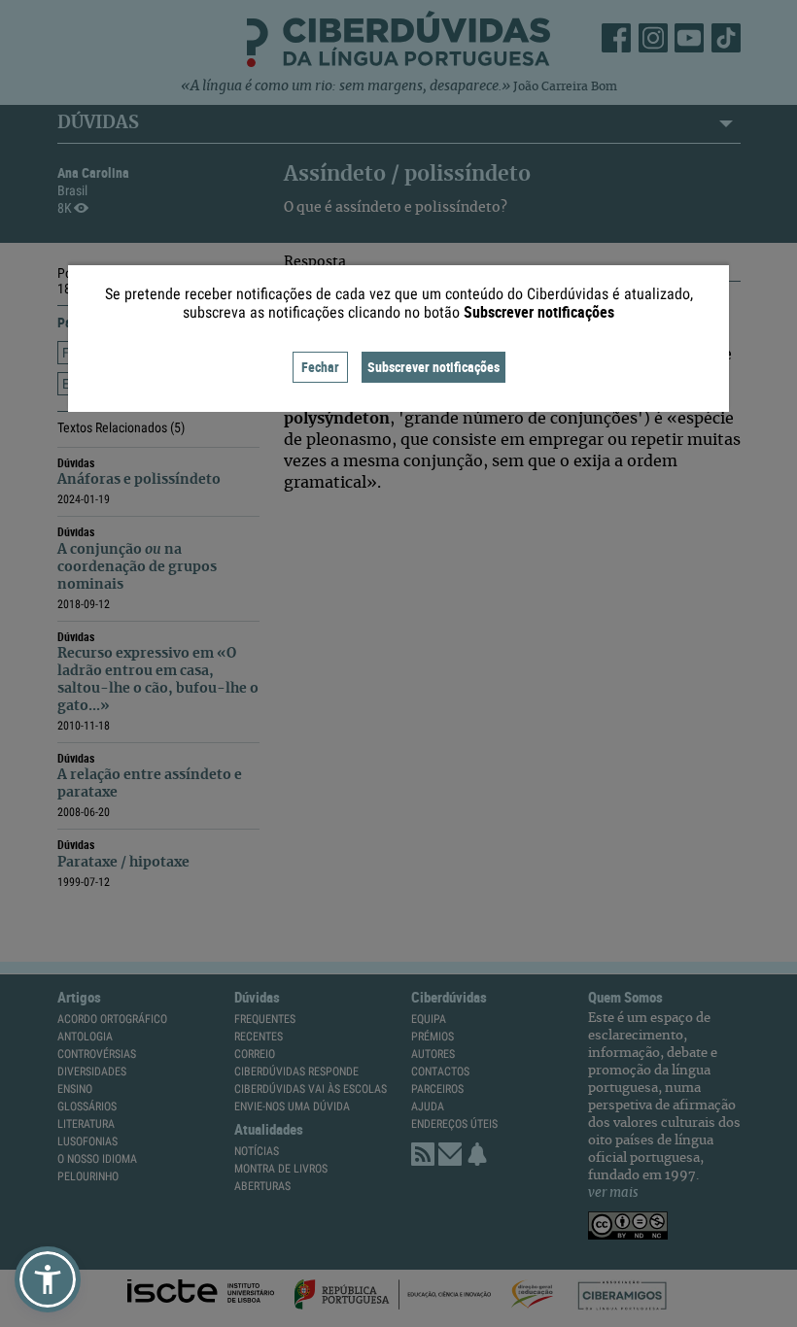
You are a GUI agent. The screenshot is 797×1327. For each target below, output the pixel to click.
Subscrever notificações (433, 366)
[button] (47, 1279)
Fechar (320, 366)
